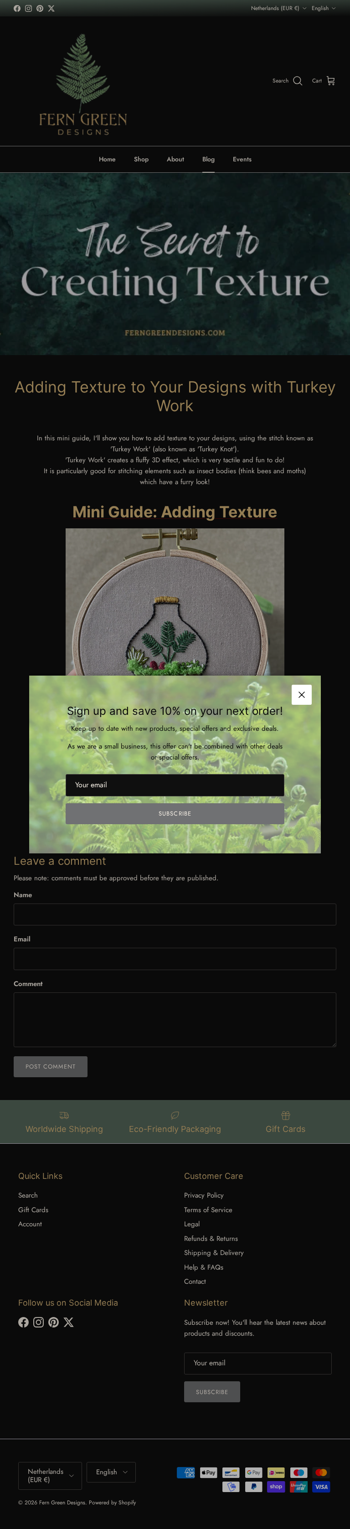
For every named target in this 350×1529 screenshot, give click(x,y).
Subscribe (175, 813)
